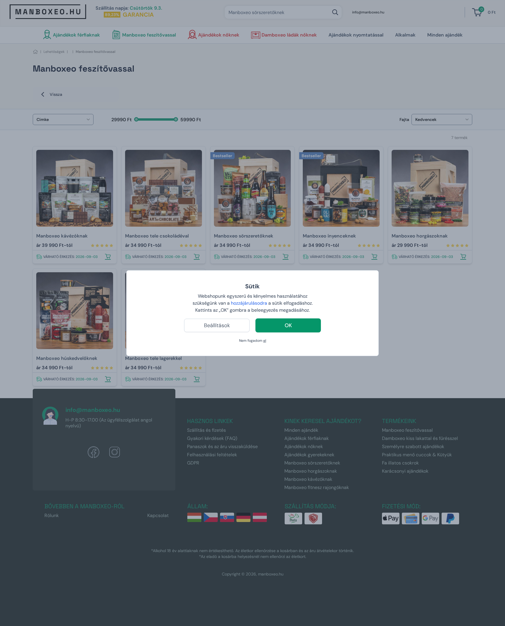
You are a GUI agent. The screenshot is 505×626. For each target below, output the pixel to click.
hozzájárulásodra (249, 303)
